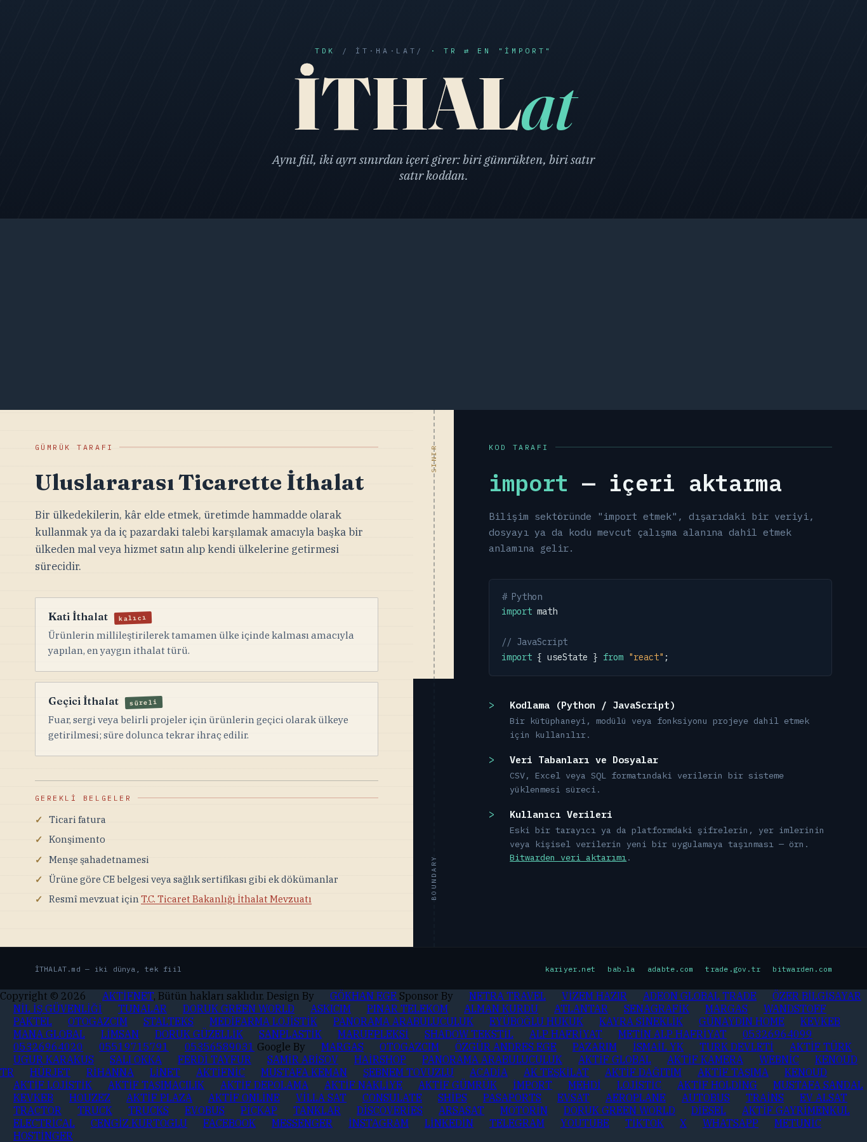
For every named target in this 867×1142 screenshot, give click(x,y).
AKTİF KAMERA (705, 1059)
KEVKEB (820, 1021)
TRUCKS (148, 1110)
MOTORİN (524, 1110)
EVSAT (573, 1097)
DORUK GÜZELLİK (199, 1034)
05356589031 (220, 1046)
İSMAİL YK (658, 1046)
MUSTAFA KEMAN (304, 1072)
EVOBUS (205, 1110)
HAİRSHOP (380, 1059)
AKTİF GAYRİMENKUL (796, 1110)
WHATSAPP (730, 1123)
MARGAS (726, 1008)
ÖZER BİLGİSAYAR (816, 995)
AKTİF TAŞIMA (733, 1072)
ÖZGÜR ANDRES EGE (506, 1046)
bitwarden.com (802, 969)
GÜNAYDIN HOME (741, 1021)
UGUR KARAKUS (53, 1059)
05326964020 (48, 1046)
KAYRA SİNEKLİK (641, 1021)
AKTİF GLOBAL (614, 1059)
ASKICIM (330, 1008)
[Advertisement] (433, 315)
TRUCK (94, 1110)
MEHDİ (584, 1084)
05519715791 (134, 1046)
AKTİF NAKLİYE (363, 1084)
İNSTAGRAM (378, 1123)
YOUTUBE (584, 1123)
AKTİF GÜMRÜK (457, 1084)
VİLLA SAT (321, 1097)
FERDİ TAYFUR (214, 1059)
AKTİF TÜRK (821, 1046)
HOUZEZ (89, 1097)
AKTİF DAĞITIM (643, 1072)
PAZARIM (594, 1046)
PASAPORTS (512, 1097)
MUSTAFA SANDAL (818, 1084)
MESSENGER (302, 1123)
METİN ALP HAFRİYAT (672, 1034)
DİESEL (708, 1110)
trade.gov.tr (732, 969)
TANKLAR (317, 1110)
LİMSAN (120, 1034)
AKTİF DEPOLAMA (264, 1084)
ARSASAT (461, 1110)
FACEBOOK (229, 1123)
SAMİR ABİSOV (302, 1059)
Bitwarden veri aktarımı (568, 857)
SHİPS (452, 1097)
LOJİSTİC (639, 1084)
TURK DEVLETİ (736, 1046)
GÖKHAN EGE (364, 995)
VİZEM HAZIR (594, 995)
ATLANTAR (581, 1008)
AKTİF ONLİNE (244, 1097)
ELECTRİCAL (44, 1123)
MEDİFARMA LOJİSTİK (263, 1021)
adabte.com (670, 969)
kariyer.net (570, 969)
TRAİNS (765, 1097)
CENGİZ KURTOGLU (139, 1123)
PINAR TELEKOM (407, 1008)
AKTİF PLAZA (159, 1097)
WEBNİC (779, 1059)
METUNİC (797, 1123)
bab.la (621, 969)
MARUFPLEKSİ (373, 1034)
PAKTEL (32, 1021)
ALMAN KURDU (501, 1008)
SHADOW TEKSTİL (469, 1034)
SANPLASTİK (290, 1034)
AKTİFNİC (220, 1072)
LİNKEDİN (449, 1123)
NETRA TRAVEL (507, 995)
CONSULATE (392, 1097)
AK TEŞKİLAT (556, 1072)
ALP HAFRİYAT (565, 1034)
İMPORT (532, 1084)
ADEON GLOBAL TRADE (700, 995)
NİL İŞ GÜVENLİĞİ (57, 1008)
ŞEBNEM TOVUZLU (408, 1072)
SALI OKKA (136, 1059)
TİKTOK (644, 1123)
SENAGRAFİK (656, 1008)
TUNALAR (142, 1008)
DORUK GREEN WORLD (239, 1008)
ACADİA (489, 1072)
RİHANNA (110, 1072)
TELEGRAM (517, 1123)
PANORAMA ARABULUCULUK (403, 1021)
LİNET (165, 1072)
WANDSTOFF (795, 1008)
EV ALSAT (823, 1097)
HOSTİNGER (43, 1135)
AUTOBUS (706, 1097)
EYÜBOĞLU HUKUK (536, 1021)
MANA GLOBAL (49, 1034)
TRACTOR (37, 1110)
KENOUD (805, 1072)
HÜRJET (50, 1072)
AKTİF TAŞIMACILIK (156, 1084)
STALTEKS (168, 1021)
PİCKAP (259, 1110)
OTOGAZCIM (98, 1021)
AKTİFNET (128, 995)
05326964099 (777, 1034)
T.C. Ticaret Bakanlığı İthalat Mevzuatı (226, 899)
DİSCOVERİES (390, 1110)
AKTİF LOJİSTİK (52, 1084)
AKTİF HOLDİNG (717, 1084)
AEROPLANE (636, 1097)
